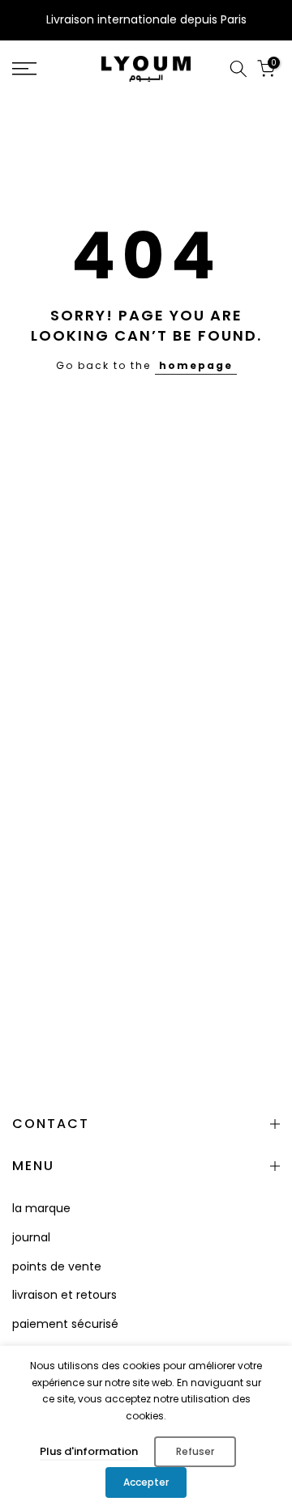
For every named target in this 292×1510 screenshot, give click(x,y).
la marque (41, 1208)
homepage (196, 365)
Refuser (195, 1451)
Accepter (146, 1482)
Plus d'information (89, 1451)
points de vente (56, 1266)
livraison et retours (64, 1295)
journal (31, 1237)
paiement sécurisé (65, 1324)
